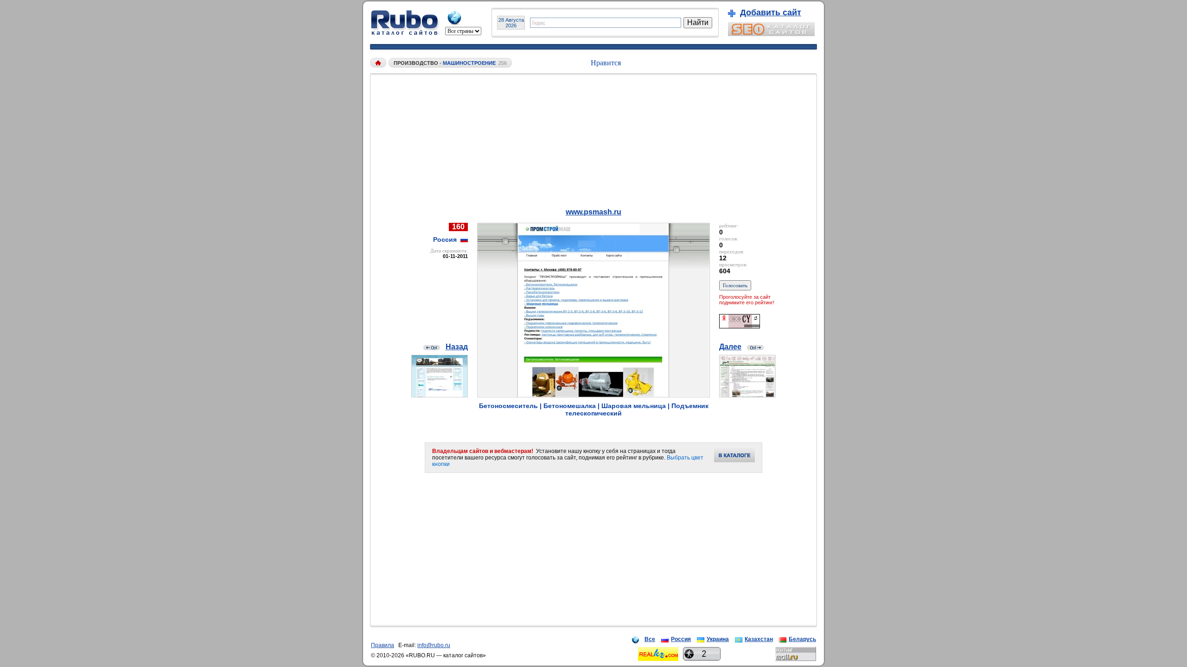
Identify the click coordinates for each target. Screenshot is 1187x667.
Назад (457, 347)
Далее (730, 347)
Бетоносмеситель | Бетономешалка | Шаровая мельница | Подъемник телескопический (593, 409)
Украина (718, 639)
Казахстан (759, 639)
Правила (382, 645)
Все (650, 639)
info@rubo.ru (433, 645)
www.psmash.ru (593, 212)
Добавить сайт (770, 12)
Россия (681, 639)
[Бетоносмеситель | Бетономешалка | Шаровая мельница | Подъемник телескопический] (593, 395)
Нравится (606, 63)
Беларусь (802, 639)
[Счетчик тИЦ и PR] (739, 326)
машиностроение (469, 63)
